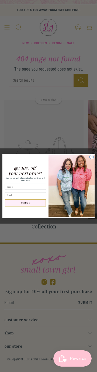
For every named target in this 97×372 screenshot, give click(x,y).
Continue (25, 203)
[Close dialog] (91, 157)
